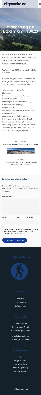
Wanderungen (20, 371)
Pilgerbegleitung (20, 368)
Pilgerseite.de (15, 3)
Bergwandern (20, 364)
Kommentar (7, 197)
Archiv (20, 357)
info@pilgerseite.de (20, 336)
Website (30, 217)
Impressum (20, 302)
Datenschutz (20, 306)
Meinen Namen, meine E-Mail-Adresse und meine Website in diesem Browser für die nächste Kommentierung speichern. (21, 231)
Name (5, 217)
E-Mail (17, 217)
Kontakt (20, 298)
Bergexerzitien (20, 360)
